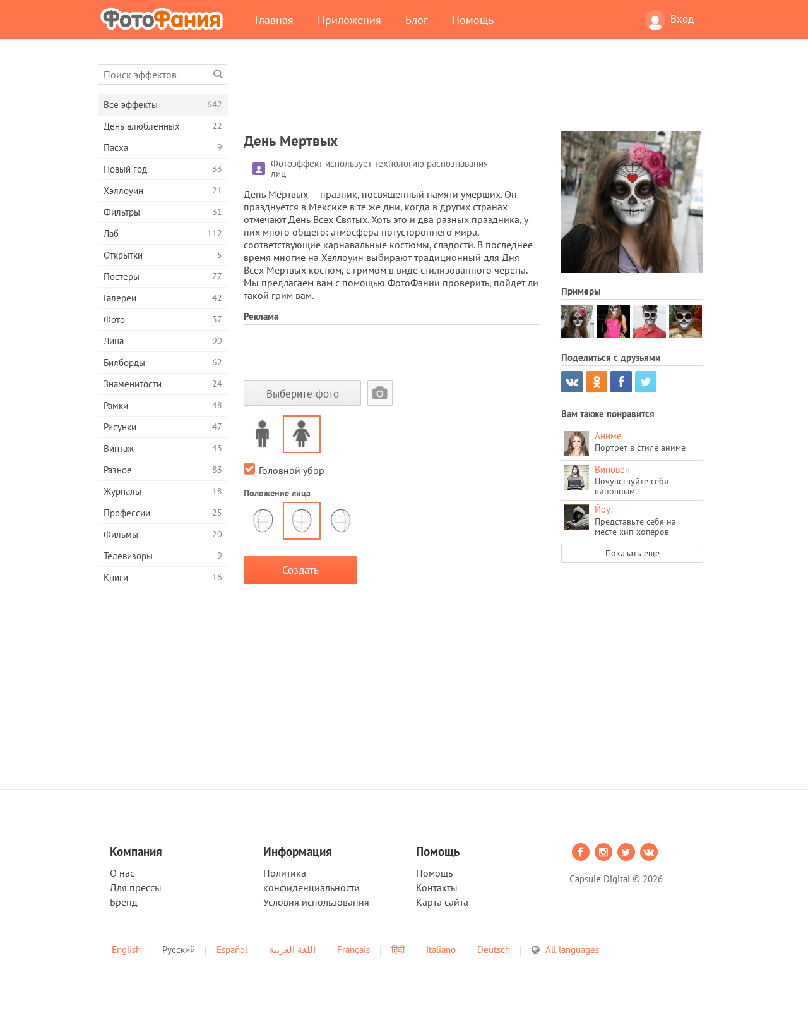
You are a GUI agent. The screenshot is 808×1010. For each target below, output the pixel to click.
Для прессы (136, 887)
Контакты (437, 887)
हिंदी (398, 950)
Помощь (473, 19)
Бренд (124, 902)
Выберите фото (302, 393)
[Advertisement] (473, 92)
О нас (122, 873)
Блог (416, 19)
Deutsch (493, 950)
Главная (274, 19)
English (126, 950)
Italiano (441, 950)
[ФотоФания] (164, 18)
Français (353, 950)
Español (232, 950)
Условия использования (316, 902)
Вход (682, 19)
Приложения (349, 19)
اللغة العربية (292, 950)
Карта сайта (442, 902)
